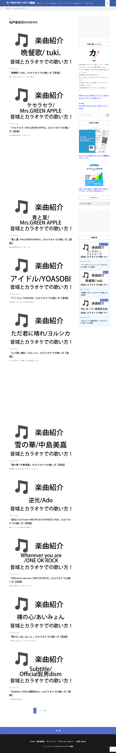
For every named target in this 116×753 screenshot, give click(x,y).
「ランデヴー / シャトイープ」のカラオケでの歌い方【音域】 (93, 266)
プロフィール (61, 3)
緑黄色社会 (104, 300)
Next (45, 710)
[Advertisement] (40, 169)
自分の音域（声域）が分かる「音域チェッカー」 (94, 106)
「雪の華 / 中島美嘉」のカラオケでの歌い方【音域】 (37, 464)
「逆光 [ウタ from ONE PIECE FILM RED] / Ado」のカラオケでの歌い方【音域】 (40, 521)
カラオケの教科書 (50, 3)
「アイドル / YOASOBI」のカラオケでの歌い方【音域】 (39, 298)
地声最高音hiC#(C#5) (20, 8)
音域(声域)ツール (78, 3)
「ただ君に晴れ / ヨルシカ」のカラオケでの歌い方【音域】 (39, 354)
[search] (108, 115)
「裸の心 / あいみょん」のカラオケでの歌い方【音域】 (39, 636)
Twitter (81, 108)
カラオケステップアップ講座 (64, 746)
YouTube (81, 103)
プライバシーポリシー (66, 741)
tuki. (106, 272)
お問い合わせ (89, 3)
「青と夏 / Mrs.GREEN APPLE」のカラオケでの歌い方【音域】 (40, 241)
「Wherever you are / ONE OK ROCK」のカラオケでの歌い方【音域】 (40, 580)
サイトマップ (51, 741)
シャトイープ (104, 244)
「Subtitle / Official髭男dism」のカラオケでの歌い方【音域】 (40, 693)
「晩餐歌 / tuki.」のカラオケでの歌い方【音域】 (35, 72)
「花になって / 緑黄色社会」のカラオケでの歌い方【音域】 (93, 322)
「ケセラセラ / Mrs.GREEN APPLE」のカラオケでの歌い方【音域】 (39, 129)
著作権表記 (41, 741)
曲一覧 (69, 3)
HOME (10, 8)
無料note (40, 3)
